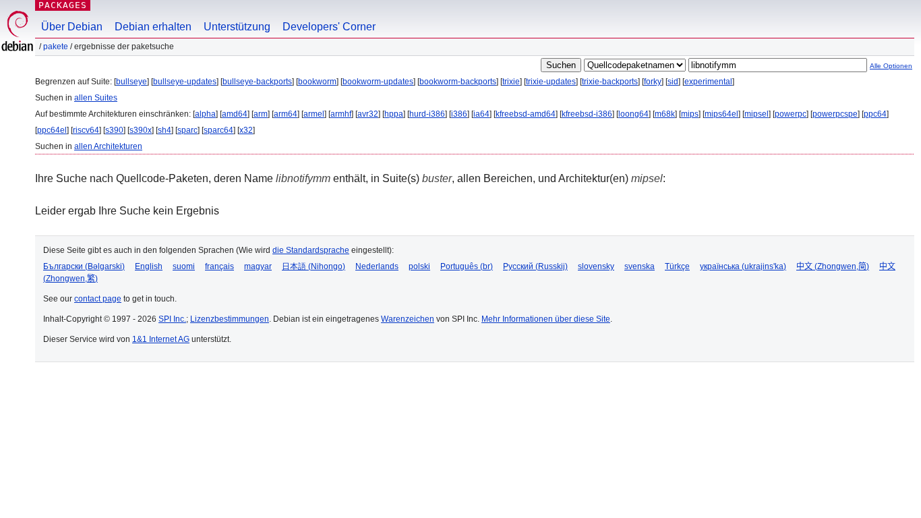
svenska (639, 266)
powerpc (790, 114)
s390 (114, 130)
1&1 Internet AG (160, 339)
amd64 (234, 114)
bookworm (317, 81)
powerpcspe (835, 114)
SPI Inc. (172, 319)
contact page (97, 299)
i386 (459, 114)
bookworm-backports (457, 81)
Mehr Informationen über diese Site (545, 319)
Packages (62, 5)
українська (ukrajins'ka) (743, 266)
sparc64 (218, 130)
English (148, 266)
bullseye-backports (257, 81)
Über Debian (71, 26)
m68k (665, 114)
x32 (246, 130)
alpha (205, 114)
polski (419, 266)
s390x (140, 130)
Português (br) (466, 266)
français (219, 266)
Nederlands (376, 266)
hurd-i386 (427, 114)
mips (690, 114)
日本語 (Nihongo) (313, 266)
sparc (187, 130)
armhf (340, 114)
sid (672, 81)
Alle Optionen (891, 65)
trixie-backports (610, 81)
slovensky (596, 266)
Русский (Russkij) (535, 266)
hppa (393, 114)
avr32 (367, 114)
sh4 (164, 130)
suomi (184, 266)
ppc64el (52, 130)
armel (313, 114)
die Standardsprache (310, 250)
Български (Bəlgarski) (84, 266)
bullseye (131, 81)
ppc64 (875, 114)
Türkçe (677, 266)
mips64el (721, 114)
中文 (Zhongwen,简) (832, 266)
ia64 (481, 114)
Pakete (55, 46)
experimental (708, 81)
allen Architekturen (108, 146)
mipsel (756, 114)
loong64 (633, 114)
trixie (511, 81)
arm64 (285, 114)
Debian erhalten (153, 26)
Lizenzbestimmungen (229, 319)
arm (261, 114)
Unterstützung (237, 26)
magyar (258, 266)
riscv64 (86, 130)
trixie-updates (551, 81)
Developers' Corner (329, 26)
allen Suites (95, 98)
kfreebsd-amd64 (526, 114)
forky (652, 81)
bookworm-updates (378, 81)
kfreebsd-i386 (587, 114)
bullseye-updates (184, 81)
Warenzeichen (407, 319)
